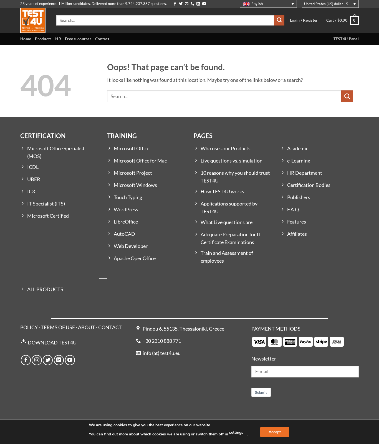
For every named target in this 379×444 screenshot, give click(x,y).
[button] (342, 20)
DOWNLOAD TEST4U (52, 343)
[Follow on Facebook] (175, 4)
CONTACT (110, 327)
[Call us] (192, 4)
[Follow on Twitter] (181, 4)
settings (236, 432)
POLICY (29, 327)
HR (58, 38)
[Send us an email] (186, 4)
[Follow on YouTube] (204, 4)
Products (43, 38)
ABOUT (86, 327)
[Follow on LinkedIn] (198, 4)
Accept (275, 432)
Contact (102, 38)
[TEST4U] (34, 20)
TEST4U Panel (346, 38)
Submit (261, 392)
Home (25, 38)
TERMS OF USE (58, 327)
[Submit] (279, 20)
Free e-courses (78, 38)
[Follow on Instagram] (37, 360)
